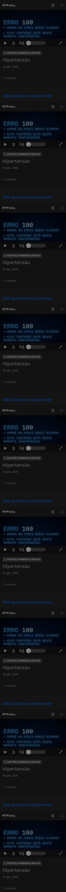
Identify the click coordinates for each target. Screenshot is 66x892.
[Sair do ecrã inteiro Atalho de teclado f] (61, 888)
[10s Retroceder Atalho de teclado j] (13, 888)
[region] (33, 446)
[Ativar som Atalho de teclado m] (22, 888)
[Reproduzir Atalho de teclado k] (5, 888)
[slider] (37, 888)
